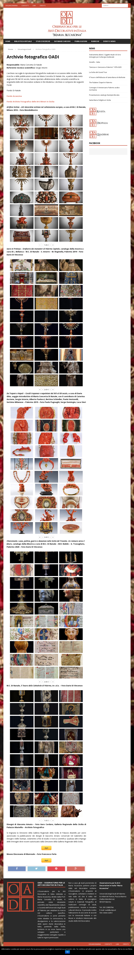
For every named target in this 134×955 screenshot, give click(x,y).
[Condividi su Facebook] (17, 868)
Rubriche (95, 41)
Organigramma (11, 6)
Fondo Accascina (14, 96)
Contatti (25, 6)
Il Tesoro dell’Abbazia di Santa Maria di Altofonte (107, 77)
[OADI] (67, 23)
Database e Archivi (62, 41)
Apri (46, 848)
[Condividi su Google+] (76, 868)
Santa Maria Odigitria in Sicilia (100, 100)
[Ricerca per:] (115, 5)
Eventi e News (109, 41)
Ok (67, 952)
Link (34, 6)
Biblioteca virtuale (23, 41)
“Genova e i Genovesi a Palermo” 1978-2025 (105, 67)
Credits (42, 6)
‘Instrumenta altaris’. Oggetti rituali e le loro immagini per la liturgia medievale (105, 56)
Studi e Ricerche (43, 41)
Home (7, 41)
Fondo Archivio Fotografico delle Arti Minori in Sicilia (30, 101)
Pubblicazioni (81, 41)
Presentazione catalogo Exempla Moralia (104, 95)
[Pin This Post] (56, 868)
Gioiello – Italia (94, 62)
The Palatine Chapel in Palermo (100, 82)
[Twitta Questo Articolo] (36, 868)
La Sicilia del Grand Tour (98, 72)
